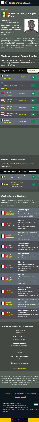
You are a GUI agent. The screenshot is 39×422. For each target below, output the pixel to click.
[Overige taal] (35, 404)
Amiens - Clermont (17, 176)
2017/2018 (22, 114)
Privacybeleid (20, 397)
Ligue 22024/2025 (10, 236)
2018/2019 (22, 108)
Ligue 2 (6, 177)
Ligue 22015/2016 (9, 246)
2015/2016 (22, 121)
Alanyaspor (8, 95)
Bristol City (8, 102)
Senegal (4, 88)
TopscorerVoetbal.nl (20, 2)
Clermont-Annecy (24, 239)
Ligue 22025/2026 (10, 213)
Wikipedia (22, 368)
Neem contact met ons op (25, 393)
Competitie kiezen (19, 420)
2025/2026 (22, 77)
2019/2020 (22, 101)
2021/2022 (22, 94)
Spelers (4, 9)
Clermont (7, 78)
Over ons (8, 393)
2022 (22, 85)
